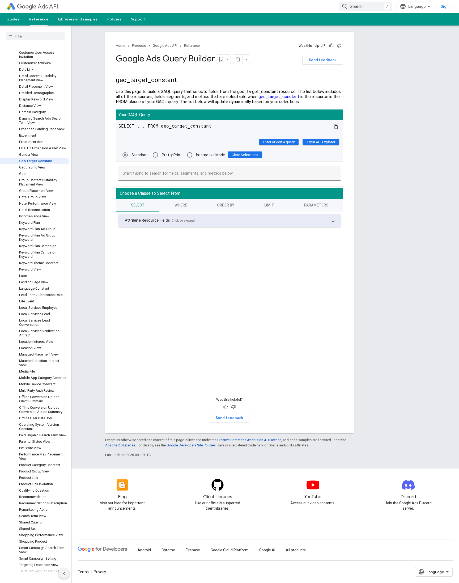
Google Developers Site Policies (191, 445)
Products (139, 46)
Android (144, 550)
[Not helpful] (339, 46)
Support (138, 19)
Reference (39, 19)
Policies (114, 19)
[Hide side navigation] (64, 573)
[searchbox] (35, 36)
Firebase (193, 550)
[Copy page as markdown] (238, 59)
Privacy (100, 572)
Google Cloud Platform (230, 550)
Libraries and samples (78, 19)
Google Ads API (165, 46)
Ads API (48, 6)
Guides (13, 19)
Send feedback (323, 59)
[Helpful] (331, 46)
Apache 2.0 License (120, 445)
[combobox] (365, 6)
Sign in (447, 6)
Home (120, 46)
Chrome (168, 550)
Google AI (267, 550)
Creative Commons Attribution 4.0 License (249, 440)
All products (296, 550)
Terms (83, 572)
